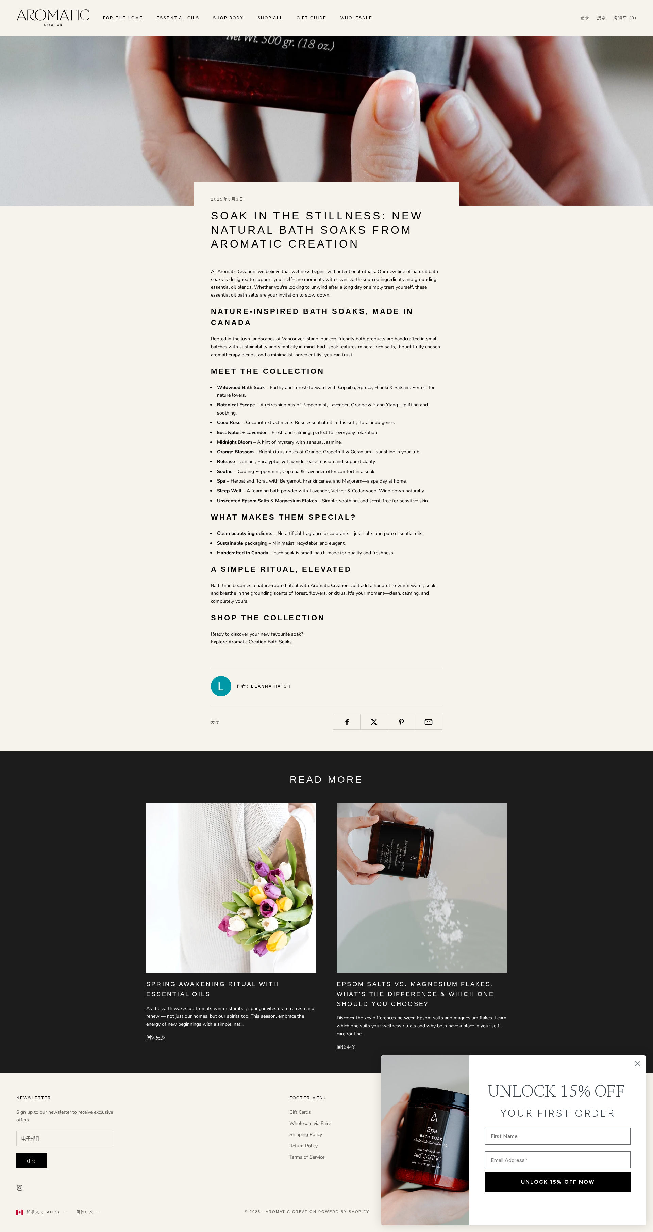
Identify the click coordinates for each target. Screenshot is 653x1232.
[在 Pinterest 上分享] (401, 721)
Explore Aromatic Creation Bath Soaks (251, 642)
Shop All (270, 18)
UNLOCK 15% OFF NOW (558, 1182)
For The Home (123, 18)
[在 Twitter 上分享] (374, 721)
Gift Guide (312, 18)
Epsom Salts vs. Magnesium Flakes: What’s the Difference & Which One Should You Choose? (415, 994)
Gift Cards (300, 1112)
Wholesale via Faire (310, 1123)
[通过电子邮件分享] (428, 721)
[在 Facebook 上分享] (346, 721)
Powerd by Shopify (344, 1212)
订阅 (31, 1161)
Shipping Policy (305, 1134)
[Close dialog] (637, 1064)
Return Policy (303, 1146)
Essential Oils (177, 18)
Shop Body (228, 18)
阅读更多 (155, 1037)
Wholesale (356, 18)
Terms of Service (306, 1157)
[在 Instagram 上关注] (19, 1187)
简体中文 (85, 1212)
